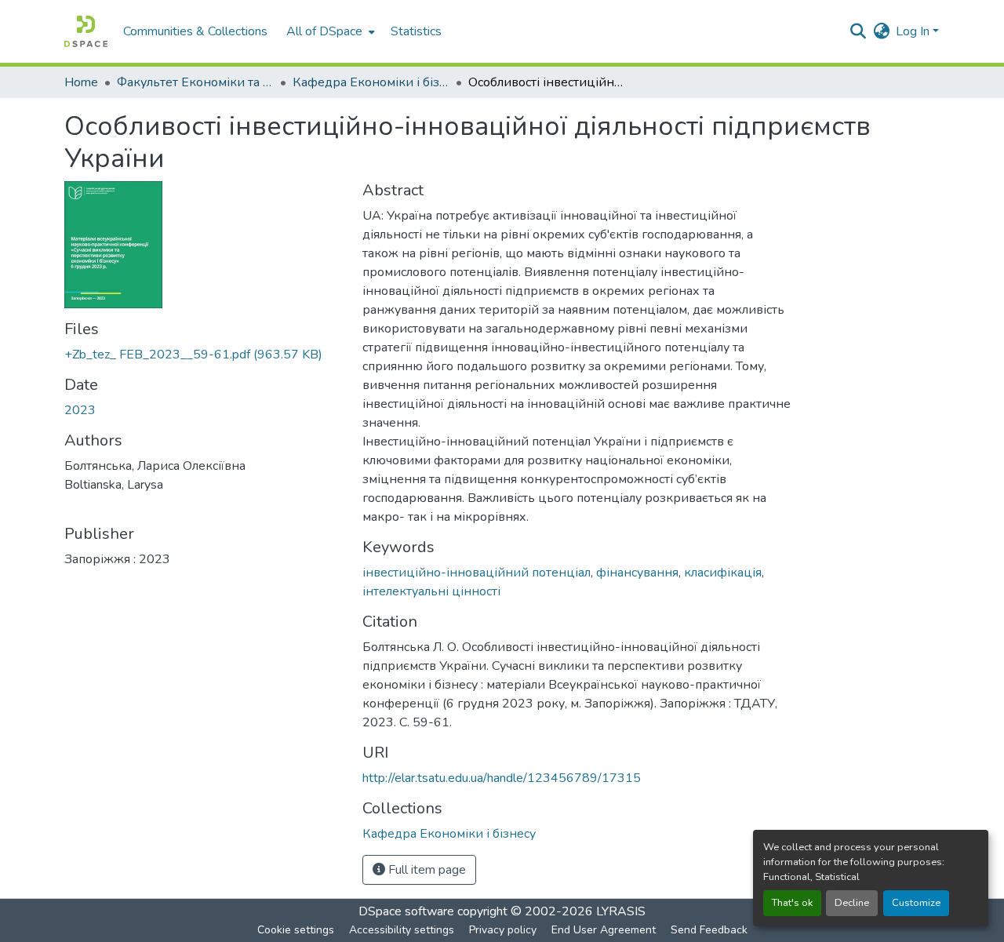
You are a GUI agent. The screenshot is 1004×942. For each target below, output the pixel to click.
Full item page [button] (425, 869)
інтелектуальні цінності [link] (431, 591)
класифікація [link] (723, 572)
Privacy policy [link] (503, 929)
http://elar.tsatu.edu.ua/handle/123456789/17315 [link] (501, 778)
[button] (85, 31)
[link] (204, 354)
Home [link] (81, 82)
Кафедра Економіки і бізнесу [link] (371, 82)
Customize (916, 903)
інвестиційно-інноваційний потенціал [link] (476, 572)
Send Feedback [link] (709, 929)
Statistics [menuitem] (416, 31)
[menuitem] (329, 31)
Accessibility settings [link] (401, 929)
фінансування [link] (637, 572)
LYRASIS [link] (621, 911)
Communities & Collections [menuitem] (195, 31)
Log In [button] (914, 31)
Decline (852, 903)
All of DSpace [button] (324, 31)
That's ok (792, 903)
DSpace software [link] (406, 911)
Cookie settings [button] (295, 929)
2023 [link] (80, 410)
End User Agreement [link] (603, 929)
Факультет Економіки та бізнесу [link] (195, 82)
